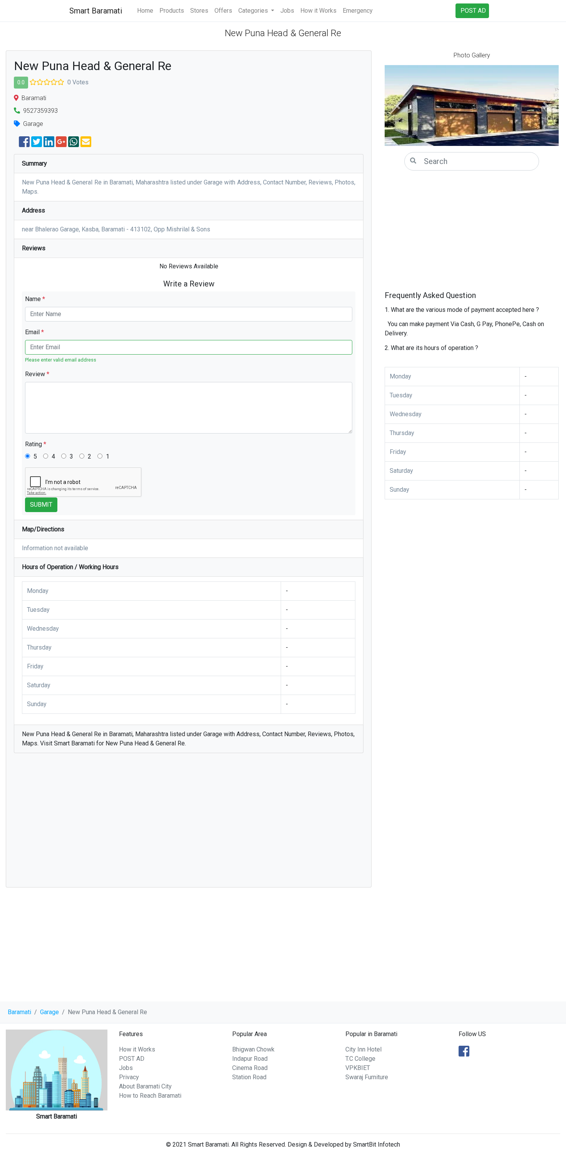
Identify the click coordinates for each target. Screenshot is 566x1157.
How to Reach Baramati (150, 1095)
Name (35, 299)
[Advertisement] (188, 824)
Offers (223, 10)
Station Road (249, 1077)
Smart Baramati (95, 10)
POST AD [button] (473, 10)
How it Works (318, 10)
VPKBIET (357, 1068)
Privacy (129, 1077)
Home (145, 10)
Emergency (358, 10)
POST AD (131, 1058)
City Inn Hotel (363, 1049)
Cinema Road (250, 1068)
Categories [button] (254, 10)
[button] (398, 105)
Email (34, 332)
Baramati (19, 1012)
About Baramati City (145, 1086)
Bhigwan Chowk (253, 1049)
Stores (199, 10)
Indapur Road (250, 1058)
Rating (35, 444)
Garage (49, 1012)
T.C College (360, 1058)
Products (171, 10)
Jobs (287, 10)
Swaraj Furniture (366, 1077)
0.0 (21, 82)
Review (37, 374)
